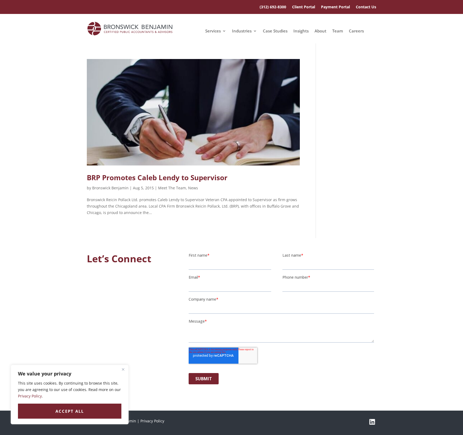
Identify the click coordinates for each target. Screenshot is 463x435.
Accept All (69, 411)
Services (213, 31)
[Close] (123, 369)
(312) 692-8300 (273, 7)
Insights (301, 31)
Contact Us (366, 7)
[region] (70, 394)
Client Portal (303, 7)
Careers (356, 31)
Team (337, 31)
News (193, 187)
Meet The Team (172, 187)
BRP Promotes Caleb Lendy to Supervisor (157, 177)
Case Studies (275, 31)
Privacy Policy (30, 396)
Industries (242, 31)
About (320, 31)
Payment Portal (335, 7)
